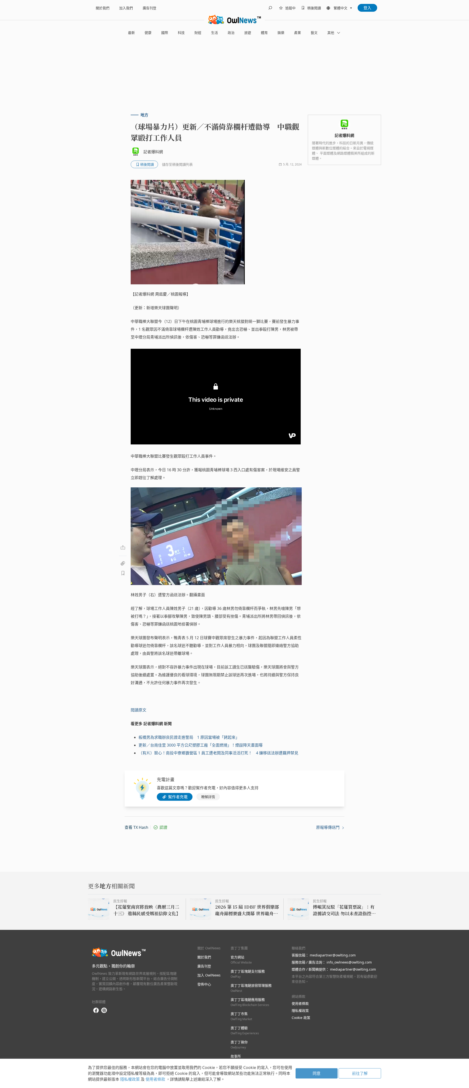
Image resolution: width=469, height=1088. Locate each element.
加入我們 (126, 8)
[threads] (104, 1010)
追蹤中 (290, 8)
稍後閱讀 (314, 8)
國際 (164, 32)
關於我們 (102, 8)
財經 (197, 32)
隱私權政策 (300, 1010)
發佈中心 (204, 984)
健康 (148, 32)
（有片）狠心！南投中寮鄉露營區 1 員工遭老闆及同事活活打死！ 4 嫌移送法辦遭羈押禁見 (218, 753)
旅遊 (247, 32)
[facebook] (96, 1010)
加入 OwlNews (209, 975)
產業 (297, 32)
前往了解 (360, 1073)
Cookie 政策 (301, 1017)
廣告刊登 (149, 8)
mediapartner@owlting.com (333, 955)
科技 (181, 32)
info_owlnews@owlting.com (349, 962)
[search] (270, 7)
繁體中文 (340, 8)
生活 (214, 32)
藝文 (314, 32)
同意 (316, 1073)
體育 (264, 32)
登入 (367, 7)
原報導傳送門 (328, 827)
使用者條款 (300, 1003)
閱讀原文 (138, 710)
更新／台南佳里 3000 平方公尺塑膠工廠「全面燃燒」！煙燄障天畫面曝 (201, 745)
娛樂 (280, 32)
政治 (231, 32)
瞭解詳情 (208, 796)
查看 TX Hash (136, 827)
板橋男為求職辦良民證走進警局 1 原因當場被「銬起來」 (189, 737)
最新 (131, 32)
